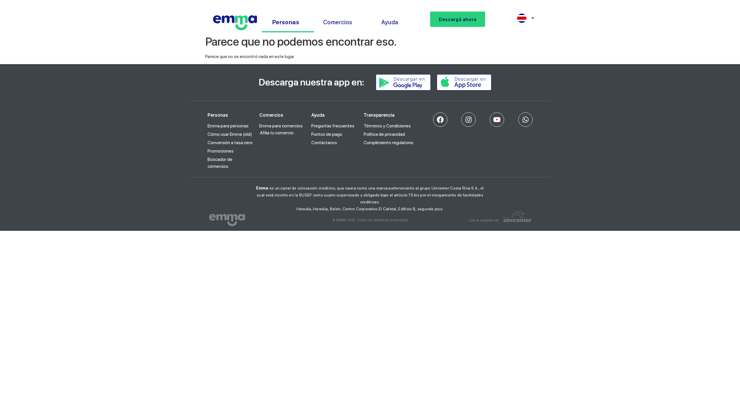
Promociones (221, 151)
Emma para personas (228, 126)
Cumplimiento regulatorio (388, 142)
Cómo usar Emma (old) (230, 134)
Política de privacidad (384, 134)
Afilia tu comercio (277, 132)
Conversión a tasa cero (230, 142)
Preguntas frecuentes (332, 126)
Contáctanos (324, 142)
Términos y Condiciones (387, 126)
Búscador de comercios (220, 163)
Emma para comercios (281, 126)
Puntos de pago (326, 134)
